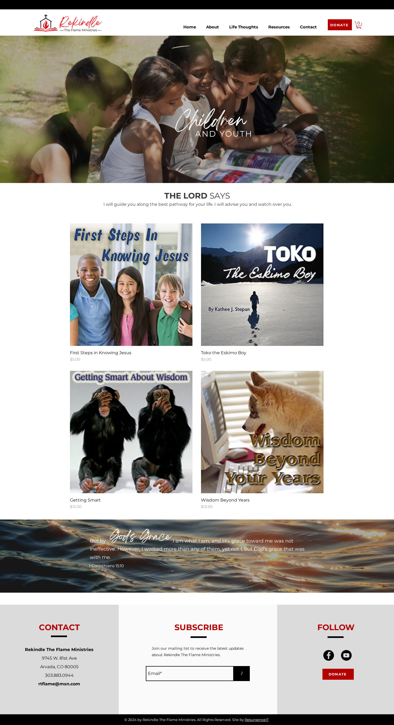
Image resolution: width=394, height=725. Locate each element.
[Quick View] (131, 284)
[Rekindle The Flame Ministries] (328, 655)
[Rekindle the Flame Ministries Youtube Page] (346, 655)
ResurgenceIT (257, 719)
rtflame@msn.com (59, 683)
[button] (212, 24)
